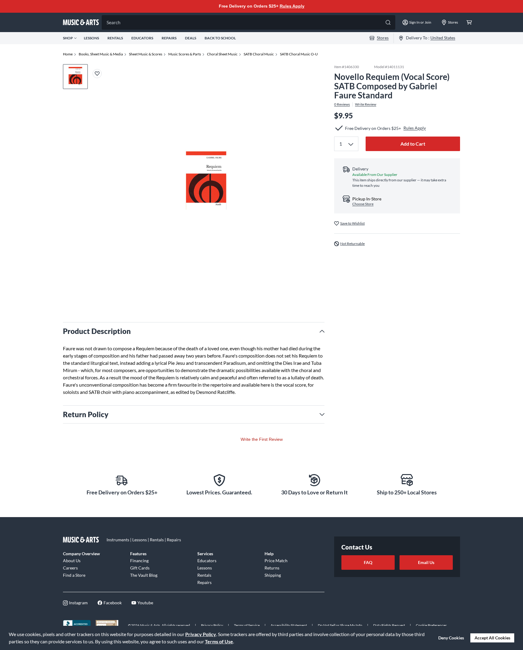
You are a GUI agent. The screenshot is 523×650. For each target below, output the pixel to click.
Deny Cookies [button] (451, 637)
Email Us (426, 562)
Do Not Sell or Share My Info (340, 625)
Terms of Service (247, 625)
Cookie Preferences (431, 625)
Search (113, 22)
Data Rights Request (389, 625)
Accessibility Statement (289, 625)
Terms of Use (219, 641)
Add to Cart (412, 144)
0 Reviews (342, 104)
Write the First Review (262, 439)
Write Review (365, 104)
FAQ (368, 562)
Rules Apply (292, 6)
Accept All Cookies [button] (492, 637)
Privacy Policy (200, 634)
